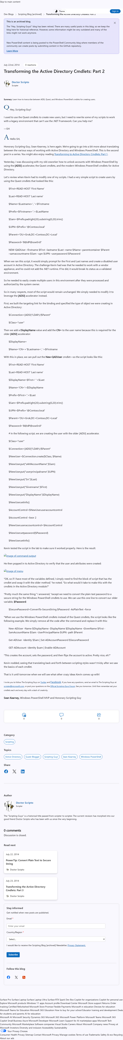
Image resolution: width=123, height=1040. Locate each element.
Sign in (115, 11)
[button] (6, 109)
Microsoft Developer (39, 1020)
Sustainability (60, 1027)
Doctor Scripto (20, 82)
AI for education (33, 1013)
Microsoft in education (83, 1006)
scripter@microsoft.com (14, 686)
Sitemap (29, 1034)
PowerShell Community (64, 42)
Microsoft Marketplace (23, 1024)
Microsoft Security (21, 1017)
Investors (14, 1027)
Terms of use (82, 1034)
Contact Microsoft (42, 1034)
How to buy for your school (68, 1010)
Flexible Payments (62, 1006)
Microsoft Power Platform (72, 1017)
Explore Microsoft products (13, 1003)
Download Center (69, 1003)
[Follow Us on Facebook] (8, 978)
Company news (100, 1024)
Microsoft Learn (57, 1020)
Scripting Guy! (51, 756)
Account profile (52, 1003)
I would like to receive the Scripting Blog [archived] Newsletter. (46, 945)
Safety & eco (107, 1034)
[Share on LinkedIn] (22, 772)
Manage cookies (67, 1034)
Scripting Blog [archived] (30, 14)
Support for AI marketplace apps (81, 1020)
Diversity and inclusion (30, 1027)
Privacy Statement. (77, 945)
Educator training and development (99, 1010)
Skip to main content (10, 1)
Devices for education (104, 1006)
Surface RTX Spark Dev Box (61, 999)
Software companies (44, 1024)
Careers (72, 1024)
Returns (106, 1003)
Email (10, 918)
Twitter (43, 682)
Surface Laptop (19, 999)
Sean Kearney (69, 756)
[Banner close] (114, 23)
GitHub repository (72, 45)
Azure (25, 1020)
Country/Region (15, 932)
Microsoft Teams (93, 1017)
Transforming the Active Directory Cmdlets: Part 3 (25, 888)
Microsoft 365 (52, 1017)
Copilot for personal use (111, 999)
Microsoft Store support (90, 1003)
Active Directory (13, 756)
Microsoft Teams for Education (14, 1010)
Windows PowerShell (91, 756)
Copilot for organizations (86, 999)
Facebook (55, 682)
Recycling (118, 1034)
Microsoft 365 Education (42, 1010)
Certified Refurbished (18, 1006)
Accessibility (48, 1027)
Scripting (9, 741)
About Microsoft (84, 1024)
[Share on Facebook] (6, 772)
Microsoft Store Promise (41, 1006)
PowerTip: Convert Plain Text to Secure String (28, 861)
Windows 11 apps (35, 1003)
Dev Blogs (9, 14)
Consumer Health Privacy (12, 1034)
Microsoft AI (6, 1017)
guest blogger (33, 756)
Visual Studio (61, 1024)
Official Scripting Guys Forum (62, 686)
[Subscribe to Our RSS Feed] (24, 978)
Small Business (15, 1020)
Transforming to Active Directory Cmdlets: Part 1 (81, 154)
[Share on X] (14, 772)
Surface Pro (5, 999)
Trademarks (94, 1034)
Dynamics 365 (38, 1017)
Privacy (56, 1034)
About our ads (7, 1038)
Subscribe (13, 954)
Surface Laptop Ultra (37, 999)
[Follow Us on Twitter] (16, 978)
